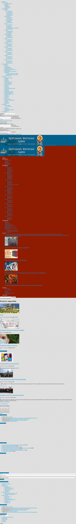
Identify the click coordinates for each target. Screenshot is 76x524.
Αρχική (3, 1)
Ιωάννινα (6, 42)
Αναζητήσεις (7, 96)
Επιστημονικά (7, 98)
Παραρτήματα (5, 8)
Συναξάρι (6, 86)
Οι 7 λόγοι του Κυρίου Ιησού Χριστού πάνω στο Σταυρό (13, 444)
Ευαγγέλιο (7, 90)
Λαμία (6, 51)
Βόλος (6, 38)
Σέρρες (6, 59)
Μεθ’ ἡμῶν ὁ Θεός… (14, 421)
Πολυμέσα (4, 104)
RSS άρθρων (4, 518)
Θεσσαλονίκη (7, 16)
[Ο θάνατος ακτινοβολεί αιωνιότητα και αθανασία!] (11, 245)
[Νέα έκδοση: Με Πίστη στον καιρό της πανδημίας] (9, 327)
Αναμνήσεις (9, 106)
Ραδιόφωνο (7, 110)
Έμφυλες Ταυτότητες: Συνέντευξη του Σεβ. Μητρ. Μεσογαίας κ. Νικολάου (16, 448)
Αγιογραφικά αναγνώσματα (10, 88)
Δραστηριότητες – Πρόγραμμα (13, 27)
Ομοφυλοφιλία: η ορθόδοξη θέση (8, 445)
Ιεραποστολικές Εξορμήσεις (10, 69)
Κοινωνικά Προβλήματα (9, 100)
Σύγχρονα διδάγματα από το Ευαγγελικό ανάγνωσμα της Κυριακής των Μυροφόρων (25, 272)
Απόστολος (7, 89)
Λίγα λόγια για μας (8, 3)
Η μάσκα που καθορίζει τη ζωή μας (8, 345)
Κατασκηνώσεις (8, 70)
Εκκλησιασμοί (7, 67)
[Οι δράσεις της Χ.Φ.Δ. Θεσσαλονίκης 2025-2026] (6, 392)
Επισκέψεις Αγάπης (8, 68)
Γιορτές (6, 65)
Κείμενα (4, 76)
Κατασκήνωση (10, 15)
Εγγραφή (4, 521)
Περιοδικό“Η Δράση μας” (8, 6)
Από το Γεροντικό (8, 83)
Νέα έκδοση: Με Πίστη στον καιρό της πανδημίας (12, 330)
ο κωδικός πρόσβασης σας (16, 118)
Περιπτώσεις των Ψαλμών (7, 451)
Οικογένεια (7, 102)
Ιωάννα (3, 417)
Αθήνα (6, 9)
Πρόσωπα (7, 103)
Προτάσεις (9, 21)
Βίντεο (6, 107)
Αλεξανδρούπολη (8, 34)
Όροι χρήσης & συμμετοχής (7, 517)
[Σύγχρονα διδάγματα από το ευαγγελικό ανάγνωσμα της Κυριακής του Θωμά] (11, 283)
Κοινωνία (6, 95)
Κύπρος (6, 47)
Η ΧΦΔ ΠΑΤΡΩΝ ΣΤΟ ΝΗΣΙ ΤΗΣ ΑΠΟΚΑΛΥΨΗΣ (13, 379)
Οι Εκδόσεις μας (8, 75)
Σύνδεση (4, 520)
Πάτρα (6, 23)
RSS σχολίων (5, 519)
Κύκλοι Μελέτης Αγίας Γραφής (11, 71)
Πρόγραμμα (9, 14)
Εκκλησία (6, 79)
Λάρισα (6, 55)
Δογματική (7, 80)
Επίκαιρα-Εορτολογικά (9, 91)
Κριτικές (6, 101)
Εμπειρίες (6, 4)
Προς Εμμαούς (10, 416)
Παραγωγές (7, 72)
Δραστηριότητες (5, 63)
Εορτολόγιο (7, 87)
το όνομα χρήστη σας (15, 117)
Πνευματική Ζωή (8, 84)
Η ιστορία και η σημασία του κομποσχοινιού (10, 449)
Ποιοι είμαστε (5, 2)
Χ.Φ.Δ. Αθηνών (10, 13)
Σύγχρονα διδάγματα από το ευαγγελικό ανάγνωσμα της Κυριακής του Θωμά (23, 285)
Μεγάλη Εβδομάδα (8, 92)
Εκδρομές (7, 66)
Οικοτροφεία (7, 7)
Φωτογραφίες (7, 105)
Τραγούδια (7, 108)
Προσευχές (7, 85)
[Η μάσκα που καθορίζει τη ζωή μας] (9, 343)
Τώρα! (1, 315)
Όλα (5, 234)
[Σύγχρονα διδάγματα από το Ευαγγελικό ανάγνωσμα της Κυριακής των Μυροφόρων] (11, 270)
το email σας (13, 125)
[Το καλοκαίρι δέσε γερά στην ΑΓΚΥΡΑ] (6, 361)
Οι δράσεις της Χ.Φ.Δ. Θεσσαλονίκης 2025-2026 (12, 395)
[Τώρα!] (9, 312)
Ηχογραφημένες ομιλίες (9, 109)
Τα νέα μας (9, 12)
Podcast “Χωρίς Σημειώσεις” (12, 74)
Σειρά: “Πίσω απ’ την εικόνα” (12, 73)
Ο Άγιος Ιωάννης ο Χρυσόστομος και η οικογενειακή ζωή (13, 450)
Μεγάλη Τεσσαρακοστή (9, 93)
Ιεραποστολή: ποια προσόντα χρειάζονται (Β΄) (21, 419)
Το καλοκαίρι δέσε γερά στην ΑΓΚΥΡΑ (9, 363)
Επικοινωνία (9, 26)
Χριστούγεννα (7, 94)
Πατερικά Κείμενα (8, 81)
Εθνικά (6, 97)
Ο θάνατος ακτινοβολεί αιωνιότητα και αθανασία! (17, 247)
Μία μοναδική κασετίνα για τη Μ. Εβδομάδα (16, 260)
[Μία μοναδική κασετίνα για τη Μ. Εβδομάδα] (11, 257)
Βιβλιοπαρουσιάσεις (8, 77)
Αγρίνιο (6, 30)
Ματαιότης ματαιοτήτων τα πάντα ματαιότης (19, 420)
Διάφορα (6, 78)
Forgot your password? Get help (6, 120)
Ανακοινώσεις (9, 10)
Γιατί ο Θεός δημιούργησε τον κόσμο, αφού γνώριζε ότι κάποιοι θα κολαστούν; (22, 417)
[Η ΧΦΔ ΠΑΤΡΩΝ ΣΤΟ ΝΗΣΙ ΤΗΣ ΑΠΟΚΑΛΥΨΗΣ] (6, 377)
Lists (1, 476)
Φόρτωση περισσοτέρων (4, 401)
